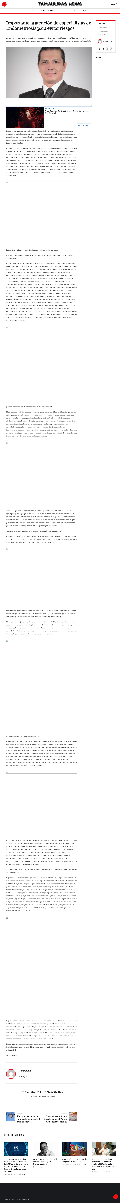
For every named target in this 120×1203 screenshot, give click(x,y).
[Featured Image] (16, 1149)
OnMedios (7, 1199)
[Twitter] (110, 49)
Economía (59, 11)
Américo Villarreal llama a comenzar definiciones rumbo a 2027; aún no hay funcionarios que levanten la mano (104, 1164)
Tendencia (77, 11)
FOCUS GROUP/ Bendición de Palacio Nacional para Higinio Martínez (45, 1161)
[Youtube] (107, 49)
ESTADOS (50, 11)
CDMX (43, 11)
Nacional (35, 11)
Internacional (68, 11)
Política (85, 11)
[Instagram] (103, 49)
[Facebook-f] (99, 49)
